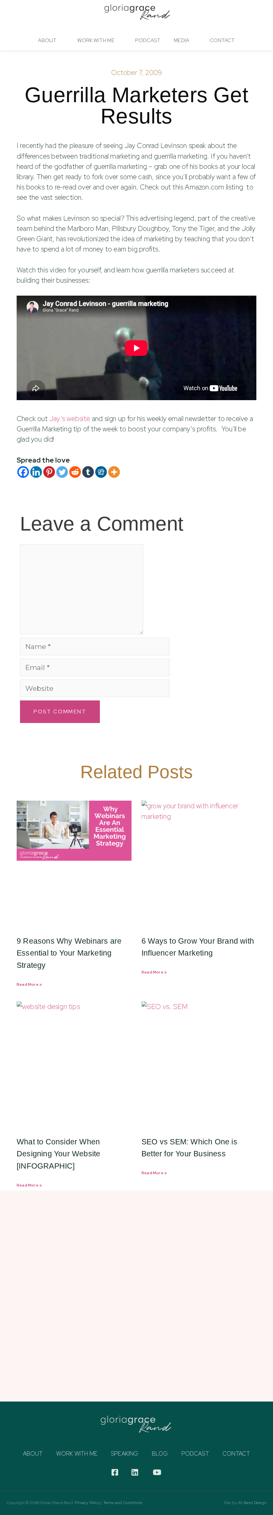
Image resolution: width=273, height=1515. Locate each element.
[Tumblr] (88, 472)
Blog (160, 1453)
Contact (222, 40)
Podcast (147, 40)
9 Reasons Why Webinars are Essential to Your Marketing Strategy (69, 953)
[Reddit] (75, 472)
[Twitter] (62, 472)
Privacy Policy (87, 1502)
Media (181, 40)
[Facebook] (23, 472)
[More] (114, 472)
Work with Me (77, 1453)
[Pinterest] (49, 472)
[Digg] (101, 472)
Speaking (124, 1453)
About (47, 40)
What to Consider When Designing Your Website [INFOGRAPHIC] (58, 1154)
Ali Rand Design (252, 1502)
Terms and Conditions (123, 1502)
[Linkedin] (36, 472)
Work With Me (95, 40)
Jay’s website (70, 418)
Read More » (29, 984)
